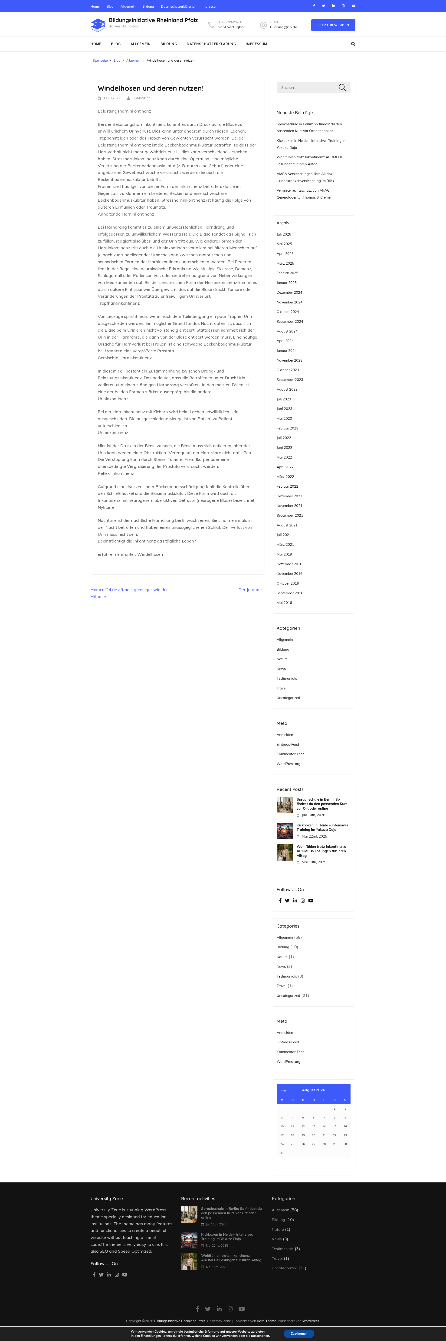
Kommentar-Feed (291, 754)
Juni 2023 (284, 408)
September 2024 (290, 321)
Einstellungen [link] (151, 1336)
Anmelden (285, 734)
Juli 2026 (284, 234)
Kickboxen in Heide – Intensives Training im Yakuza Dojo (322, 827)
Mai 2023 (284, 418)
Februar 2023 (287, 428)
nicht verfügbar (231, 27)
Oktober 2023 (288, 370)
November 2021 (289, 505)
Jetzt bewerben (333, 25)
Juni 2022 (284, 447)
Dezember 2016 (289, 564)
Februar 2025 (287, 273)
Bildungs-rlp (141, 98)
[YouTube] (353, 6)
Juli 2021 (284, 534)
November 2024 (289, 302)
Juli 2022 (284, 438)
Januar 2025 (287, 282)
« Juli (284, 1090)
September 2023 (290, 379)
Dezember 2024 (289, 292)
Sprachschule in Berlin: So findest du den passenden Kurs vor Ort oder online (322, 804)
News (281, 668)
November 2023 (289, 360)
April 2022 (285, 467)
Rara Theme (266, 1321)
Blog (110, 6)
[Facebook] (314, 6)
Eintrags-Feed (288, 744)
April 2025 (285, 253)
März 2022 (285, 476)
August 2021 (287, 525)
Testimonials (287, 678)
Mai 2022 (284, 457)
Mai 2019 (284, 554)
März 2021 (285, 544)
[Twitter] (323, 6)
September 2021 (290, 515)
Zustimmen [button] (299, 1333)
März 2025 (285, 263)
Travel (281, 688)
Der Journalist (252, 589)
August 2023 (287, 389)
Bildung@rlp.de (283, 27)
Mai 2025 (284, 244)
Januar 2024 (287, 350)
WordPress (310, 1321)
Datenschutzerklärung (178, 6)
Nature (282, 659)
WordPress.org (288, 764)
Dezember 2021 (289, 496)
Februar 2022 (287, 486)
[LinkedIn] (333, 6)
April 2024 (285, 341)
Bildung (148, 6)
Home (95, 6)
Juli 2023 (284, 399)
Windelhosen (150, 554)
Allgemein (128, 6)
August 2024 (287, 331)
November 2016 (289, 573)
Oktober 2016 (288, 583)
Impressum (210, 6)
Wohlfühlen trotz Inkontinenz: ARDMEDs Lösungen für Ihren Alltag (321, 851)
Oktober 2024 (288, 311)
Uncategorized (288, 697)
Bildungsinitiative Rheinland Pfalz (153, 20)
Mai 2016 (284, 602)
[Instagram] (343, 6)
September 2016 (290, 593)
